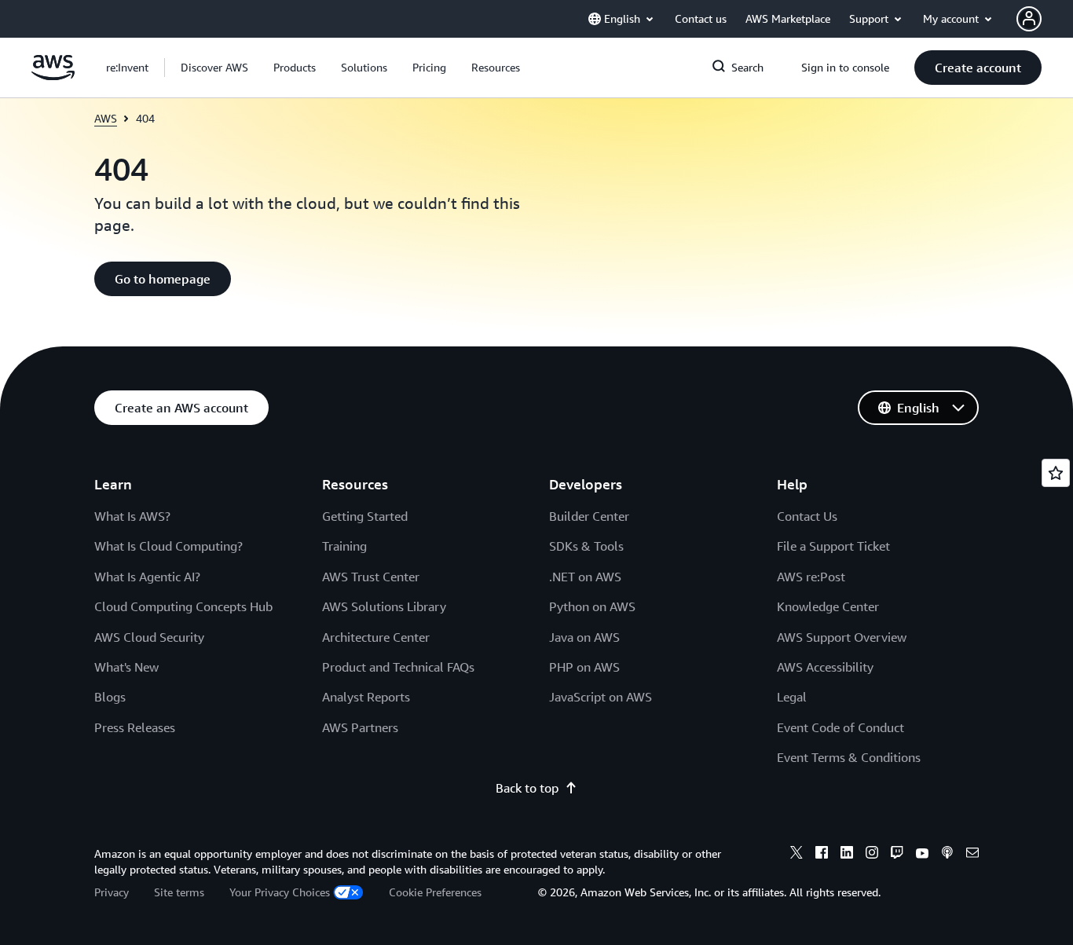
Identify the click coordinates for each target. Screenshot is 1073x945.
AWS (105, 118)
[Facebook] (821, 854)
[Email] (972, 854)
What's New (126, 667)
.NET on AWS (585, 576)
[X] (796, 854)
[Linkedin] (846, 854)
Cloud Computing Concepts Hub (183, 606)
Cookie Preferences (435, 892)
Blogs (110, 697)
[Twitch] (897, 854)
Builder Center (589, 516)
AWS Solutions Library (384, 606)
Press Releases (134, 727)
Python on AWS (592, 606)
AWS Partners (360, 727)
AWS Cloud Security (149, 637)
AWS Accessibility (825, 667)
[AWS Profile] (1029, 18)
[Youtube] (922, 854)
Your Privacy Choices (279, 892)
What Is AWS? (132, 516)
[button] (214, 67)
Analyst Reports (366, 697)
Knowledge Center (828, 606)
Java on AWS (584, 637)
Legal (792, 697)
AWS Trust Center (370, 576)
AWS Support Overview (841, 637)
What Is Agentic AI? (147, 576)
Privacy (111, 892)
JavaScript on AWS (600, 697)
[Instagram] (872, 854)
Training (344, 546)
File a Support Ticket (833, 546)
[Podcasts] (947, 854)
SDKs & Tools (586, 546)
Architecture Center (376, 637)
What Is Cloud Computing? (168, 546)
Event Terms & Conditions (849, 757)
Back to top (527, 788)
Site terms (179, 892)
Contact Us (807, 516)
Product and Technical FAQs (398, 667)
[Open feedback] (1056, 473)
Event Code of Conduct (840, 727)
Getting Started (365, 516)
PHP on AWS (584, 667)
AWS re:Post (811, 576)
